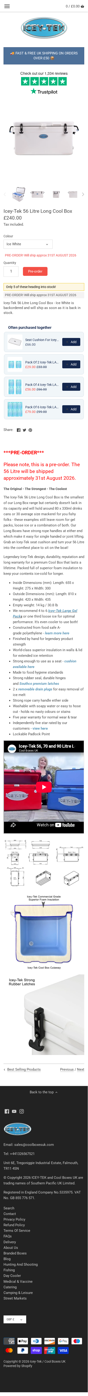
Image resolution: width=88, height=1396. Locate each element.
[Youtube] (14, 1111)
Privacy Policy (14, 1219)
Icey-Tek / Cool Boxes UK (48, 1361)
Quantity (10, 263)
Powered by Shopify (18, 1366)
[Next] (83, 194)
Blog (7, 1259)
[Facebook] (7, 1111)
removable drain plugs (35, 689)
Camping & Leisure (18, 1293)
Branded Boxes (15, 1253)
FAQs (8, 1236)
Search (9, 1208)
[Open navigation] (7, 6)
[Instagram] (21, 1111)
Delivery (10, 1242)
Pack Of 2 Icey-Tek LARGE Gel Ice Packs (42, 362)
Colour (8, 236)
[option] (19, 194)
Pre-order (35, 271)
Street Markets (15, 1298)
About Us (11, 1248)
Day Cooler (12, 1276)
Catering (10, 1287)
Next (80, 1069)
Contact (10, 1214)
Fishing (9, 1270)
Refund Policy (14, 1225)
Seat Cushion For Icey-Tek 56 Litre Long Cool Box (42, 340)
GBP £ (10, 1319)
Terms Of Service (17, 1231)
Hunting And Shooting (21, 1264)
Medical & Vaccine (18, 1281)
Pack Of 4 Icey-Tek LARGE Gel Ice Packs (42, 385)
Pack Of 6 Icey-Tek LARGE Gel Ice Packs (42, 407)
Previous (67, 1069)
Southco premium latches (39, 684)
